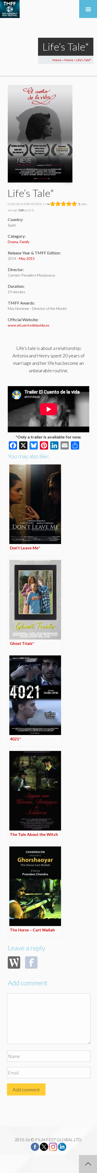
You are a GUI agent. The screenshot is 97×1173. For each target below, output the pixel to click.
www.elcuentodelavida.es (28, 325)
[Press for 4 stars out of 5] (69, 203)
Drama (13, 242)
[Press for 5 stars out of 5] (74, 203)
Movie (68, 60)
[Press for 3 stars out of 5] (63, 203)
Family (24, 242)
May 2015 (27, 258)
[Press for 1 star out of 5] (52, 203)
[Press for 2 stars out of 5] (58, 203)
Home (57, 60)
